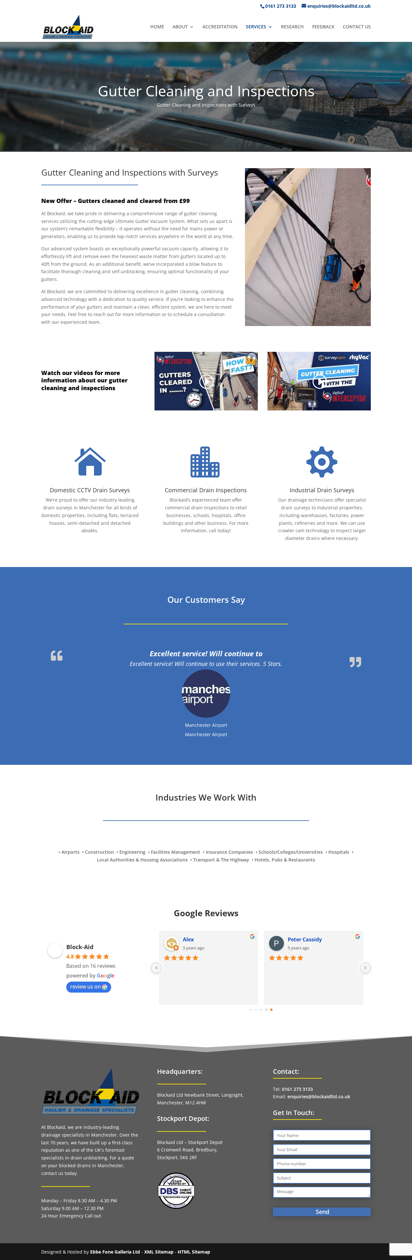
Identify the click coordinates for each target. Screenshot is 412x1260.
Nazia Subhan (306, 902)
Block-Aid (79, 909)
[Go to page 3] (266, 972)
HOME (157, 27)
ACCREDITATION (220, 27)
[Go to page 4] (271, 972)
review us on (85, 949)
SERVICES (256, 27)
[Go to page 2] (261, 972)
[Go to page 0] (250, 972)
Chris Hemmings (204, 902)
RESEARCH (292, 27)
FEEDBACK (323, 27)
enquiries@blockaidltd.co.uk (318, 1059)
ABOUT (180, 27)
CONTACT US (357, 27)
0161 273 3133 (297, 1051)
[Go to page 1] (256, 972)
